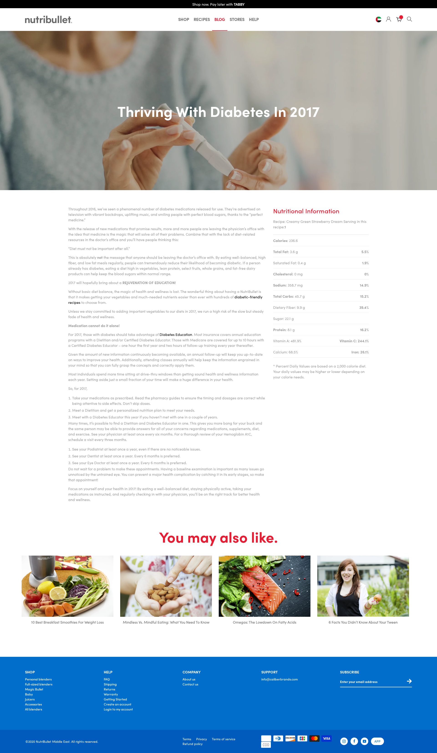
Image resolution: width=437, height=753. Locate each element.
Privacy (201, 739)
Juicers (30, 699)
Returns (109, 689)
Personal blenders (38, 679)
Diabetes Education (176, 334)
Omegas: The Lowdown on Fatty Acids (264, 622)
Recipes (202, 19)
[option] (67, 593)
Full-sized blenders (38, 684)
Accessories (33, 704)
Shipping (110, 684)
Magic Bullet (34, 689)
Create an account (117, 704)
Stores (237, 19)
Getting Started (115, 699)
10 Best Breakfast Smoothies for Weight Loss (67, 622)
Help (254, 19)
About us (189, 679)
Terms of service (223, 739)
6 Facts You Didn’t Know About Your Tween (363, 622)
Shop (183, 19)
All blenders (33, 709)
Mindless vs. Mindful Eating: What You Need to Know (166, 622)
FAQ (107, 679)
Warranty (111, 694)
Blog (219, 19)
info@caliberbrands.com (279, 679)
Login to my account (118, 709)
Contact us (190, 684)
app (377, 741)
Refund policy (193, 743)
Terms (187, 739)
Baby (29, 694)
